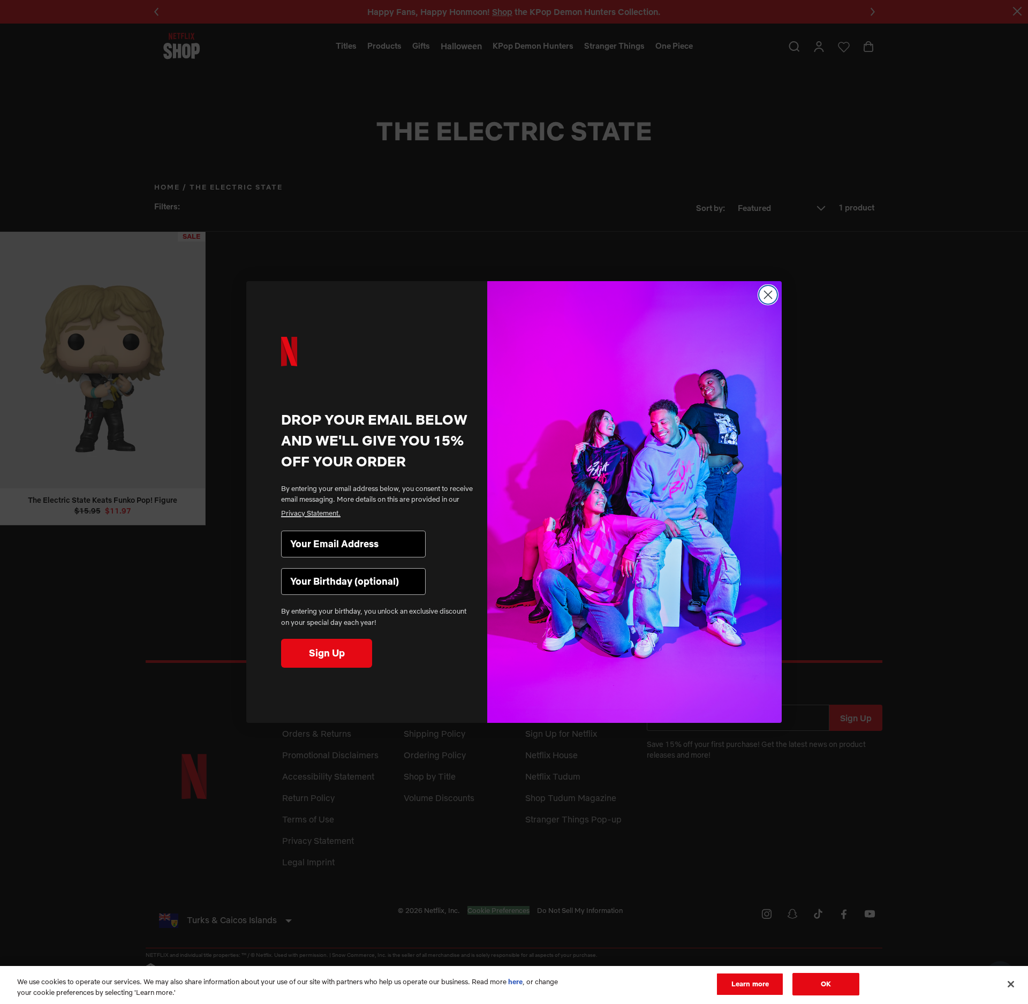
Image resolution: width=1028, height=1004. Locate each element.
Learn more (750, 983)
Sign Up (327, 653)
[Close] (1011, 984)
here (515, 981)
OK (826, 983)
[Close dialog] (768, 294)
